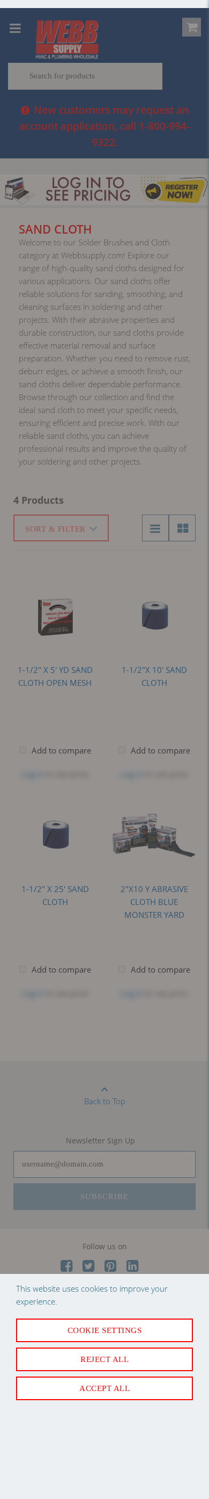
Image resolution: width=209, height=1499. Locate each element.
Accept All (104, 1388)
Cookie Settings (105, 1330)
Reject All (104, 1359)
